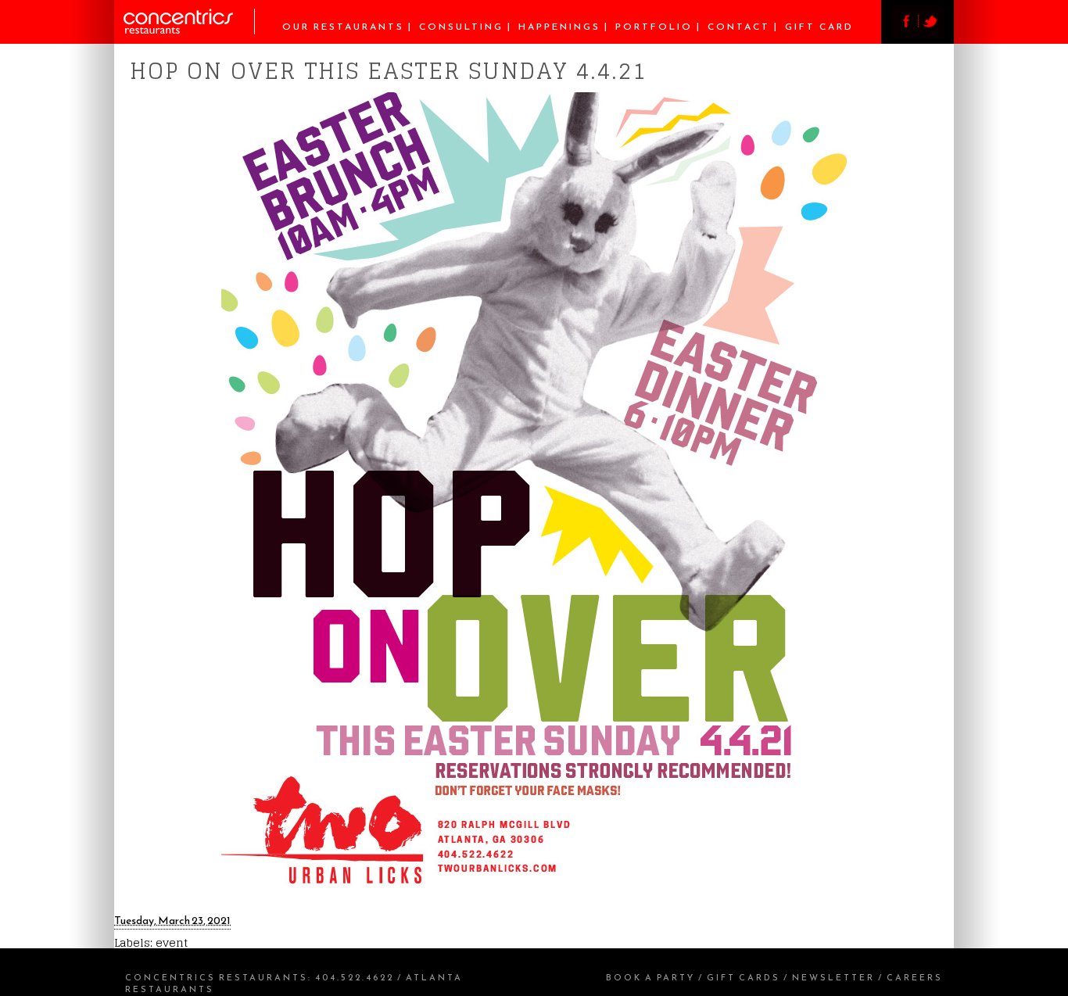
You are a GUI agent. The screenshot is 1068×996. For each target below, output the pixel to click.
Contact (739, 27)
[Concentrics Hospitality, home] (189, 30)
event (172, 942)
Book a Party (650, 977)
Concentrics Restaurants (216, 977)
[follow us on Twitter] (931, 34)
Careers (915, 977)
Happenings (559, 27)
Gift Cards (743, 977)
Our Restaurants (343, 27)
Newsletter (833, 977)
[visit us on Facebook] (904, 34)
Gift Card (819, 27)
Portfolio (654, 27)
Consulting (461, 27)
